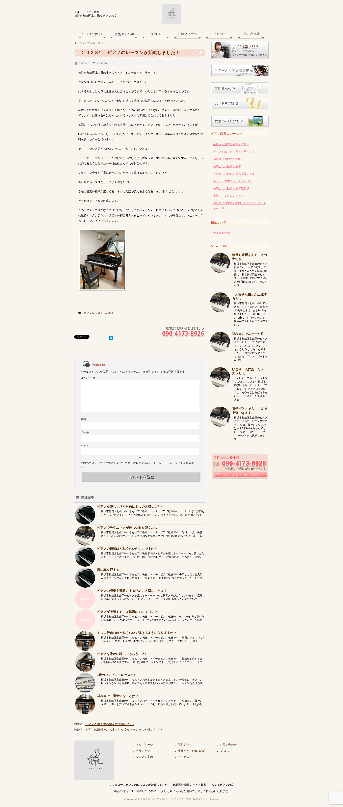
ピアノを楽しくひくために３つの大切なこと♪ (129, 506)
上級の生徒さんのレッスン (230, 196)
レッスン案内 (144, 757)
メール (84, 432)
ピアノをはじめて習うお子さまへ (234, 151)
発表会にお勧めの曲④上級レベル (234, 174)
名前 (83, 419)
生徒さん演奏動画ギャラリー (231, 144)
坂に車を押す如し (109, 570)
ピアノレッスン (93, 313)
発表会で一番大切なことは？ (117, 696)
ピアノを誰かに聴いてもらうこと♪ (121, 654)
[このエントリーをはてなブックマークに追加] (111, 337)
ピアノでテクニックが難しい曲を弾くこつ (127, 527)
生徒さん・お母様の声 (192, 751)
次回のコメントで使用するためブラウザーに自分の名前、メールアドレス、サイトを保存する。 (137, 465)
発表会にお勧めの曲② (227, 166)
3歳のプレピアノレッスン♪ (116, 675)
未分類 (109, 313)
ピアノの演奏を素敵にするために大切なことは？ (132, 591)
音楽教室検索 (221, 233)
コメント (87, 377)
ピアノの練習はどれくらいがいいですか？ (127, 549)
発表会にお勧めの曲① (227, 159)
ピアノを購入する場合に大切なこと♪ (109, 724)
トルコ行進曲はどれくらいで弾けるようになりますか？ (136, 633)
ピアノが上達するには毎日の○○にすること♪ (128, 612)
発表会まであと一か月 (248, 334)
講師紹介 (183, 744)
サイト (84, 445)
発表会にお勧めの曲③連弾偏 (231, 188)
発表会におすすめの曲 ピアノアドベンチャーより (239, 206)
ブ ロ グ (225, 751)
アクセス (183, 757)
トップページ (144, 744)
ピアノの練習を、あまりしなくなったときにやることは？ (124, 729)
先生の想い (143, 751)
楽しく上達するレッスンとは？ (232, 181)
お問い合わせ (228, 744)
